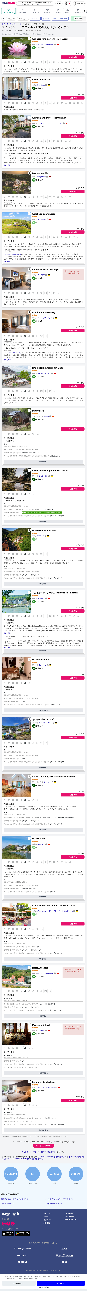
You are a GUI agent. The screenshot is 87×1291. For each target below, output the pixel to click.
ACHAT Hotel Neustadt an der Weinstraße (53, 905)
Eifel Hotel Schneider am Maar (47, 367)
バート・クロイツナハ (44, 318)
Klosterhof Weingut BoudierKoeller (50, 470)
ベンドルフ (41, 275)
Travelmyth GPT (70, 1220)
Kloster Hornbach (41, 79)
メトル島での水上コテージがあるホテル (59, 1199)
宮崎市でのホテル (7, 1204)
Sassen (46, 416)
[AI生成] (10, 69)
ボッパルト (41, 598)
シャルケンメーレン (44, 373)
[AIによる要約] (12, 155)
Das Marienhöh (40, 173)
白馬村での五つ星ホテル (53, 1204)
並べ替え (22, 19)
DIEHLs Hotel (38, 838)
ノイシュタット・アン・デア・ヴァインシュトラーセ (55, 911)
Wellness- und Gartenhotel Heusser (50, 38)
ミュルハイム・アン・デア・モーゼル (49, 123)
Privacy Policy (24, 1290)
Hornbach (41, 85)
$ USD (59, 3)
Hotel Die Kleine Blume (44, 530)
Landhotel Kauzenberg (43, 312)
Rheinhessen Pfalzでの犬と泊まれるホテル (28, 1159)
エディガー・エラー (45, 723)
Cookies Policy (15, 1290)
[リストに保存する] (29, 38)
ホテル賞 (47, 1223)
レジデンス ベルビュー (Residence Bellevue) (53, 776)
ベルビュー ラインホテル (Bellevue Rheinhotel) (55, 592)
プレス (46, 1216)
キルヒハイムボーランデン (46, 1087)
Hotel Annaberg (40, 967)
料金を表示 (73, 57)
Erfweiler (40, 536)
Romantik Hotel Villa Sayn (45, 269)
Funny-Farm (38, 410)
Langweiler (41, 177)
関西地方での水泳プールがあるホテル (14, 1199)
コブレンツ (35, 19)
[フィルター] (3, 19)
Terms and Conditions (35, 1290)
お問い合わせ (69, 1216)
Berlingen (42, 665)
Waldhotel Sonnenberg (43, 213)
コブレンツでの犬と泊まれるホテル (53, 1157)
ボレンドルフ (41, 219)
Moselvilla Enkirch (41, 1025)
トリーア (46, 19)
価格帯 (10, 19)
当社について (48, 1213)
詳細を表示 (42, 461)
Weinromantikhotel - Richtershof (49, 117)
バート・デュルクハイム (45, 44)
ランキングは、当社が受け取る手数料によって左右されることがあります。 (27, 34)
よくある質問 (69, 1213)
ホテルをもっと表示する (43, 1146)
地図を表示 (78, 18)
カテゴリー (47, 1220)
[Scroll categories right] (84, 11)
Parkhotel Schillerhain (43, 1082)
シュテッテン (43, 476)
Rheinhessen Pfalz (60, 19)
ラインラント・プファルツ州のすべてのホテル (38, 1152)
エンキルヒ (41, 1030)
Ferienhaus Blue (40, 659)
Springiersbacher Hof (43, 719)
